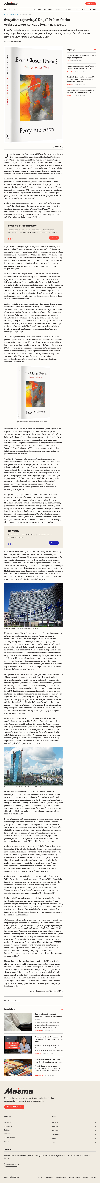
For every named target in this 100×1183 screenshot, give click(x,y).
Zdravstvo (70, 95)
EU (5, 1001)
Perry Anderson (14, 1001)
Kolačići (85, 1177)
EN (13, 9)
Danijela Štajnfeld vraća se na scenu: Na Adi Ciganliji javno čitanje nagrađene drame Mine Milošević (80, 79)
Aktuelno (70, 71)
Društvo (68, 9)
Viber (53, 1142)
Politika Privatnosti (74, 1177)
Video (69, 61)
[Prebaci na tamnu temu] (9, 9)
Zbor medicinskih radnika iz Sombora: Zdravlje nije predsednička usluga (80, 91)
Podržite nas (12, 1107)
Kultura (93, 9)
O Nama (40, 1177)
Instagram (55, 1134)
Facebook (55, 1126)
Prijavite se (10, 1165)
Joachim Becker (16, 41)
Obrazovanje (39, 1076)
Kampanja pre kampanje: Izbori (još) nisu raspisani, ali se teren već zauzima (81, 67)
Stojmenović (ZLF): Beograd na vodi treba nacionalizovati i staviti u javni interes (49, 1039)
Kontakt (93, 1177)
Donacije (54, 238)
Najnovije (37, 9)
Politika (58, 9)
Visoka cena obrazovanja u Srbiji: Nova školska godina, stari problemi (48, 1061)
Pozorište (70, 85)
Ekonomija (48, 9)
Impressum (49, 1177)
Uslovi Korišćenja (61, 1177)
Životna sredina (80, 9)
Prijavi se (54, 543)
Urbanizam (38, 1053)
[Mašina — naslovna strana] (10, 3)
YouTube (55, 1122)
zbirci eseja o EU (32, 154)
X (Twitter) (55, 1130)
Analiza (6, 15)
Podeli (56, 146)
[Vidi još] (5, 9)
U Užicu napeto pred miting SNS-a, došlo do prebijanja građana (81, 56)
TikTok (54, 1138)
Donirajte (90, 4)
